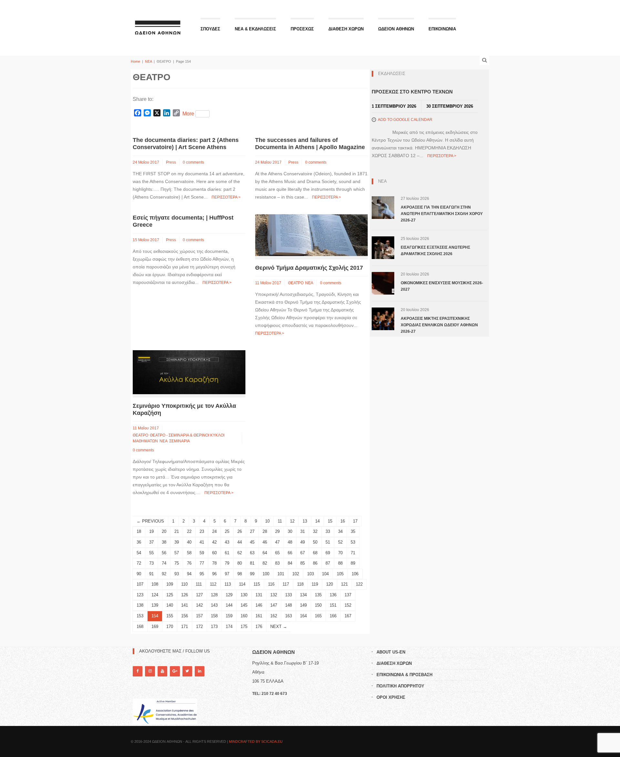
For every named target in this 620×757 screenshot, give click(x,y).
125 (169, 594)
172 (199, 626)
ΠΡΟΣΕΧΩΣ (302, 29)
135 (318, 594)
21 (176, 531)
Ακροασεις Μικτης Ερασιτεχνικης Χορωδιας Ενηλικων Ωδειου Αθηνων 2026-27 (439, 325)
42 (214, 542)
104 (325, 573)
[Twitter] (187, 671)
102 (295, 573)
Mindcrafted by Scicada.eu (256, 741)
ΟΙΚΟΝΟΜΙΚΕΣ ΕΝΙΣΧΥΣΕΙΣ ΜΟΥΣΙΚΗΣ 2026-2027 (442, 286)
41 (202, 542)
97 (227, 573)
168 (140, 626)
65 (277, 552)
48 (290, 542)
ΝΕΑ (148, 61)
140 (169, 605)
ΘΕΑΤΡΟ (296, 283)
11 (280, 521)
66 (290, 552)
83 (277, 563)
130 (244, 594)
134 (303, 594)
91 (151, 573)
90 (139, 573)
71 (353, 552)
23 (202, 531)
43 (227, 542)
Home (135, 61)
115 (256, 584)
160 (244, 615)
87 (328, 563)
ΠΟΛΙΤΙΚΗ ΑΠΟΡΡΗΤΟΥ (400, 686)
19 (151, 531)
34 (340, 531)
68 (315, 552)
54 (139, 552)
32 (315, 531)
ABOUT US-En (391, 652)
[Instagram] (150, 671)
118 (300, 584)
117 (286, 584)
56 (164, 552)
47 (277, 542)
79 (227, 563)
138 (140, 605)
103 (310, 573)
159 (229, 615)
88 (340, 563)
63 (252, 552)
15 (330, 521)
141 (184, 605)
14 (317, 521)
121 (344, 584)
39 (176, 542)
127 (199, 594)
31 (302, 531)
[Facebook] (137, 671)
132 (273, 594)
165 (318, 615)
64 (265, 552)
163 (288, 615)
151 (333, 605)
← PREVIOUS (150, 521)
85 (302, 563)
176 (258, 626)
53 (353, 542)
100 (266, 573)
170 (169, 626)
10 (267, 521)
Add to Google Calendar (405, 119)
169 (154, 626)
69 (328, 552)
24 (214, 531)
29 (277, 531)
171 (184, 626)
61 (227, 552)
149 (303, 605)
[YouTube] (162, 671)
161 (258, 615)
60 (214, 552)
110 (184, 584)
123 (140, 594)
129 (229, 594)
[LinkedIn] (199, 671)
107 (140, 584)
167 (348, 615)
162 (273, 615)
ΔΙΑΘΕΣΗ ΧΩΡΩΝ (346, 29)
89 (353, 563)
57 (176, 552)
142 (199, 605)
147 (273, 605)
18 (139, 531)
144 (229, 605)
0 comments (193, 162)
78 (214, 563)
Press (171, 162)
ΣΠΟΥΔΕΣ (210, 29)
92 (164, 573)
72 (139, 563)
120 (329, 584)
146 (258, 605)
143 (214, 605)
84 (290, 563)
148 (288, 605)
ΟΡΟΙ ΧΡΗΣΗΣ (391, 697)
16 (342, 521)
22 (189, 531)
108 (154, 584)
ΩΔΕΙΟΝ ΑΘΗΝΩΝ (396, 29)
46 (265, 542)
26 (239, 531)
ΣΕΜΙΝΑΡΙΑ (179, 441)
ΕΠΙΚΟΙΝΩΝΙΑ (442, 29)
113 (227, 584)
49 (302, 542)
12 (292, 521)
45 (252, 542)
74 (164, 563)
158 (214, 615)
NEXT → (278, 626)
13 (305, 521)
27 (252, 531)
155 (169, 615)
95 (202, 573)
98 (239, 573)
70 (340, 552)
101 (280, 573)
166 (333, 615)
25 (227, 531)
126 (184, 594)
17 (355, 521)
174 (229, 626)
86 (315, 563)
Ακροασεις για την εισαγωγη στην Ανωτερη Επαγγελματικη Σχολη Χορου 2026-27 (442, 213)
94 (189, 573)
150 (318, 605)
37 (151, 542)
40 (189, 542)
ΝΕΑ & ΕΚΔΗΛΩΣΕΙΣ (255, 29)
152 (348, 605)
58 (189, 552)
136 (333, 594)
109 (169, 584)
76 (189, 563)
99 (252, 573)
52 (340, 542)
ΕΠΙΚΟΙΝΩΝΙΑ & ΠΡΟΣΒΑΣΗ (404, 674)
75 (176, 563)
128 (214, 594)
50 (315, 542)
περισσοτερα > (226, 197)
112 (213, 584)
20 (164, 531)
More (188, 113)
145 (244, 605)
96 (214, 573)
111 (199, 584)
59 (202, 552)
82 (265, 563)
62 (239, 552)
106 (355, 573)
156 (184, 615)
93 (176, 573)
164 (303, 615)
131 (258, 594)
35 (353, 531)
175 (244, 626)
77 (202, 563)
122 (359, 584)
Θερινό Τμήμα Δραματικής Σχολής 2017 (309, 268)
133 (288, 594)
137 (348, 594)
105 (340, 573)
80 (239, 563)
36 (139, 542)
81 (252, 563)
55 (151, 552)
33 (328, 531)
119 (315, 584)
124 (154, 594)
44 (239, 542)
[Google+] (175, 671)
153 (140, 615)
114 (242, 584)
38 (164, 542)
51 (328, 542)
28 (265, 531)
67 (302, 552)
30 (290, 531)
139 (154, 605)
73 (151, 563)
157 (199, 615)
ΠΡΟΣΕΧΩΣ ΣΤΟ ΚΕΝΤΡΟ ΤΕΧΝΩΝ (412, 91)
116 (271, 584)
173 (214, 626)
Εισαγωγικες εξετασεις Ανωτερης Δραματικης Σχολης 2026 (435, 250)
